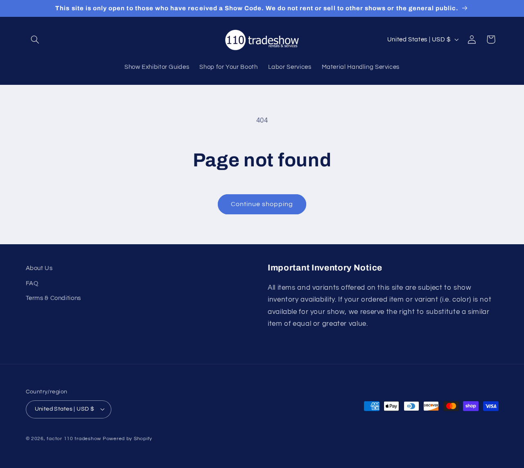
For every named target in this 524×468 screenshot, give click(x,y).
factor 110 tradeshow (74, 438)
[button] (35, 39)
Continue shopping (262, 204)
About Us (39, 268)
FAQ (32, 283)
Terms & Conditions (53, 298)
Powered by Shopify (127, 438)
